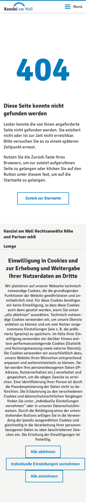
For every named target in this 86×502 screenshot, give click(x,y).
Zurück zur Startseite (43, 198)
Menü (77, 6)
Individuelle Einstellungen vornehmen (45, 464)
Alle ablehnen (43, 452)
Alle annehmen (44, 476)
